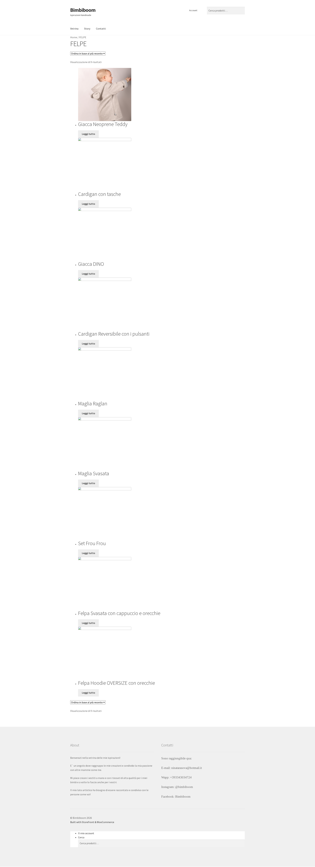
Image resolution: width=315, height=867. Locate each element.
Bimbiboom (82, 10)
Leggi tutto (88, 134)
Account (193, 10)
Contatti (101, 28)
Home (73, 37)
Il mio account (86, 833)
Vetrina (74, 28)
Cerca (81, 837)
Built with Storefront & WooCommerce (92, 822)
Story (87, 28)
